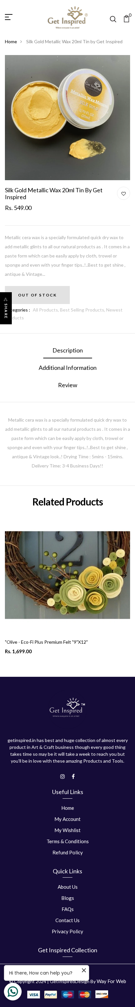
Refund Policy (67, 852)
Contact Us (67, 920)
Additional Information (68, 367)
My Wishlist (67, 830)
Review (67, 385)
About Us (68, 887)
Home (11, 41)
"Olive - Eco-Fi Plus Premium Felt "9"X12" (46, 642)
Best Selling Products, (83, 310)
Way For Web (111, 981)
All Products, (46, 310)
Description (67, 350)
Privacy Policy (67, 931)
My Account (67, 819)
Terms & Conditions (68, 841)
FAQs (68, 909)
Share (6, 311)
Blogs (67, 898)
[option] (67, 589)
